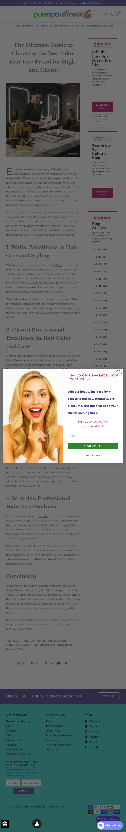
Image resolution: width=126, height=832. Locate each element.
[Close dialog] (118, 373)
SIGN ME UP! (93, 446)
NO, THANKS (93, 455)
